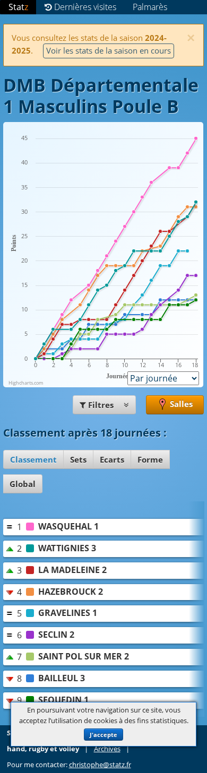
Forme (150, 459)
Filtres (101, 404)
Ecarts (112, 459)
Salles (180, 403)
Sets (78, 459)
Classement (33, 459)
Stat (18, 7)
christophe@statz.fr (100, 764)
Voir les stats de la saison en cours (108, 50)
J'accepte (103, 735)
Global (23, 484)
